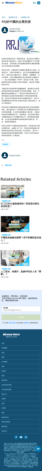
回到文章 (8, 165)
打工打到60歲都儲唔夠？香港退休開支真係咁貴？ (20, 205)
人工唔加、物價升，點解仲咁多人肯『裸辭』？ (21, 272)
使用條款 (24, 466)
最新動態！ (6, 144)
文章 (3, 17)
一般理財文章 (12, 17)
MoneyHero (15, 29)
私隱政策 (30, 466)
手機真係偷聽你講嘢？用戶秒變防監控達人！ (21, 239)
